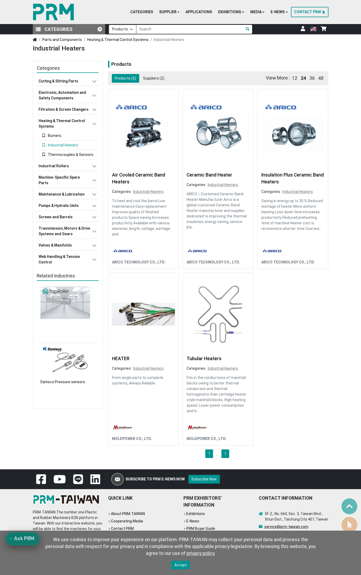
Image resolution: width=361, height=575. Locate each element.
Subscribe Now (204, 479)
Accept (180, 565)
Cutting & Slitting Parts (58, 81)
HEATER (120, 358)
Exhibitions (195, 514)
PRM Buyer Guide (200, 528)
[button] (169, 12)
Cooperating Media (127, 521)
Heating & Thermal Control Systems (118, 40)
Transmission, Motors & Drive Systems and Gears (64, 231)
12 (294, 78)
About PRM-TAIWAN (128, 514)
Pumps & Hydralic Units (59, 205)
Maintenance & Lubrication (62, 194)
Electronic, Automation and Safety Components (62, 95)
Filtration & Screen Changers (64, 109)
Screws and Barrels (56, 217)
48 (320, 78)
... (217, 454)
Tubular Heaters (204, 358)
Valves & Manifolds (55, 245)
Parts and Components (62, 40)
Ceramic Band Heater (209, 175)
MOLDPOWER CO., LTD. (132, 439)
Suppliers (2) (153, 78)
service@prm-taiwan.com (286, 527)
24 (303, 78)
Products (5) (125, 78)
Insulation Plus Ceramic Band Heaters (292, 178)
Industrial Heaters (148, 191)
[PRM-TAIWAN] (54, 12)
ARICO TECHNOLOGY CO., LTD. (138, 262)
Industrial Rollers (54, 166)
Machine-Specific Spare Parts (59, 180)
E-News (192, 521)
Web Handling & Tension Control (59, 259)
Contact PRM (122, 528)
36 (312, 78)
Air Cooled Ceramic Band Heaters (138, 178)
